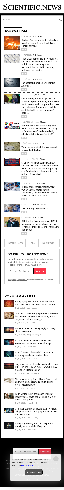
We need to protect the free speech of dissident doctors (39, 148)
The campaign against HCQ (34, 208)
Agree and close (34, 472)
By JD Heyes (37, 37)
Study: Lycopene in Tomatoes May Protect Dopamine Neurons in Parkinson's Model (35, 303)
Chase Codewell (33, 308)
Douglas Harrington (34, 335)
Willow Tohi (31, 323)
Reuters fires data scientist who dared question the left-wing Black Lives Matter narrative (40, 43)
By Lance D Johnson (40, 122)
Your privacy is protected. (17, 280)
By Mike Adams (39, 95)
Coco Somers (32, 359)
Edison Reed (32, 347)
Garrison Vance (33, 373)
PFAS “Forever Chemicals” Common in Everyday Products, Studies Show (34, 354)
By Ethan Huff (38, 218)
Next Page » (49, 242)
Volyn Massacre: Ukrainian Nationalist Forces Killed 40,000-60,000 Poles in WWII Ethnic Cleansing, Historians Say (37, 367)
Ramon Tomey (32, 418)
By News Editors (39, 79)
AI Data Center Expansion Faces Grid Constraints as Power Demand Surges (34, 342)
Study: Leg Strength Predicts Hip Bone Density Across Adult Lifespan (34, 425)
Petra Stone (31, 430)
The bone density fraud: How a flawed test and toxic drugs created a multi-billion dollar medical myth (36, 382)
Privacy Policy (29, 465)
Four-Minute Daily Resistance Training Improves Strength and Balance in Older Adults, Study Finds (35, 397)
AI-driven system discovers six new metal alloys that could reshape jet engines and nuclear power (36, 412)
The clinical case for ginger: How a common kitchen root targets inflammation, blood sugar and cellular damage (36, 316)
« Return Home (15, 242)
